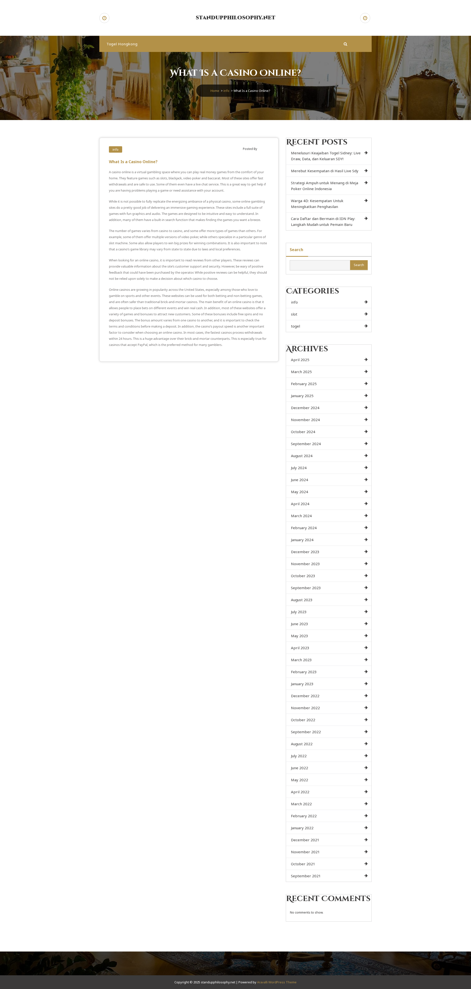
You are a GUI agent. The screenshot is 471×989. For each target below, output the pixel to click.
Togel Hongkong (121, 43)
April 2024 (300, 503)
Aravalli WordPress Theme (277, 982)
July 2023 (299, 611)
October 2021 (303, 863)
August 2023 (302, 599)
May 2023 (299, 635)
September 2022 (306, 731)
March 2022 (301, 803)
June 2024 (299, 479)
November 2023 (305, 563)
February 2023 (304, 671)
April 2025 (300, 359)
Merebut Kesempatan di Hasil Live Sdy (324, 170)
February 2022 (304, 815)
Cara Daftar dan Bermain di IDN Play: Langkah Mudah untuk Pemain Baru (323, 221)
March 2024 (301, 515)
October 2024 (303, 431)
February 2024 (304, 527)
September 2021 (306, 875)
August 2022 (302, 743)
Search (296, 249)
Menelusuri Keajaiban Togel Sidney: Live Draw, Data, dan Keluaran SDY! (326, 155)
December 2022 (305, 695)
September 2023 (306, 587)
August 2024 (302, 455)
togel (295, 326)
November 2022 (305, 707)
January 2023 (302, 683)
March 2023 (301, 659)
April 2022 (300, 791)
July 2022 (299, 755)
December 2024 (305, 407)
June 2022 (299, 767)
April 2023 (300, 647)
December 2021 (305, 839)
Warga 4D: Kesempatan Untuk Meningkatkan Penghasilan (317, 203)
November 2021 (305, 851)
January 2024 (302, 539)
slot (294, 314)
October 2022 (303, 719)
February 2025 (304, 383)
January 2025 (302, 395)
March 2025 (301, 371)
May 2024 (299, 491)
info (226, 90)
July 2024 (299, 467)
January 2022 (302, 827)
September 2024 (306, 443)
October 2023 (303, 575)
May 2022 (299, 779)
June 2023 (299, 623)
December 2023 (305, 551)
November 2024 (305, 419)
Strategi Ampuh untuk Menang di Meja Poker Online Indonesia (324, 185)
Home (214, 90)
